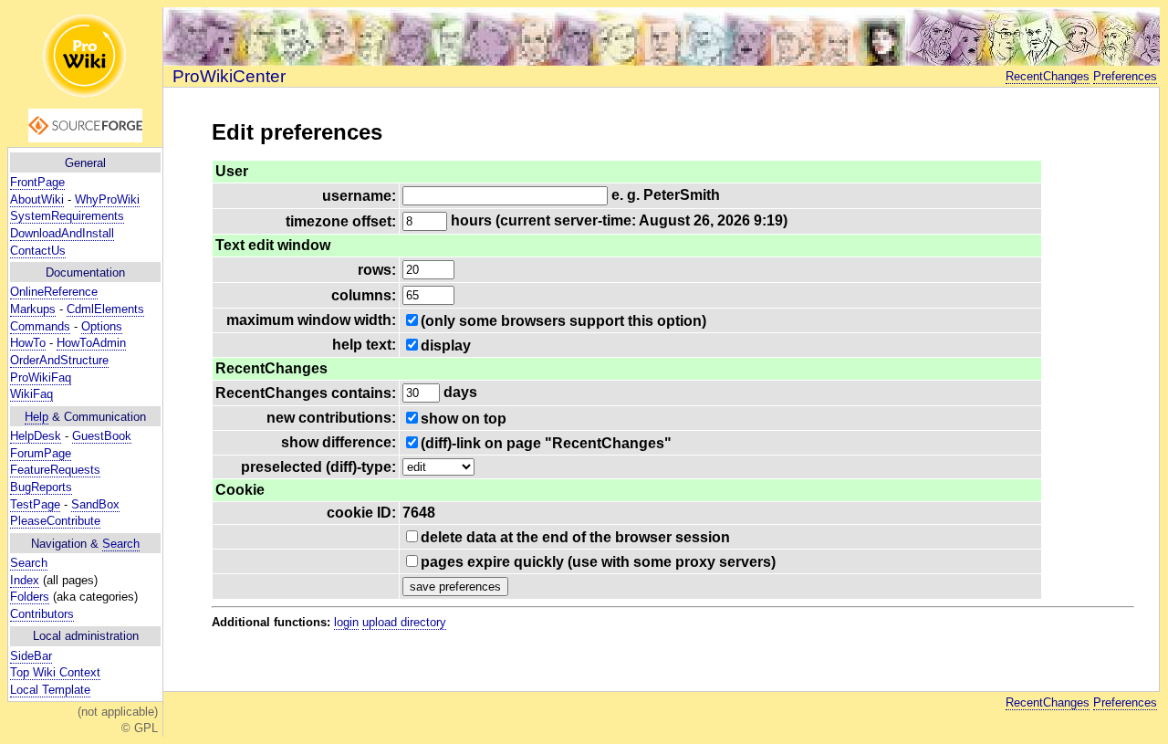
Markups (33, 309)
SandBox (95, 504)
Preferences (1125, 76)
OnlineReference (54, 292)
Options (101, 326)
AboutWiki (37, 199)
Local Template (50, 690)
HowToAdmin (91, 343)
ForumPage (40, 453)
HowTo (28, 343)
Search (121, 543)
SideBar (31, 656)
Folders (29, 596)
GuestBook (101, 436)
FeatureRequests (55, 470)
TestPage (35, 504)
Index (24, 580)
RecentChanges (1048, 76)
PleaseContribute (55, 521)
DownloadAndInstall (62, 233)
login (346, 622)
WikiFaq (31, 394)
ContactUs (38, 250)
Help (36, 417)
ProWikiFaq (40, 377)
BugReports (41, 487)
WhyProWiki (107, 199)
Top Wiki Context (55, 672)
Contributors (42, 614)
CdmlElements (105, 309)
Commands (40, 326)
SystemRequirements (67, 216)
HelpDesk (35, 436)
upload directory (404, 622)
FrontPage (37, 182)
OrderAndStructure (59, 360)
